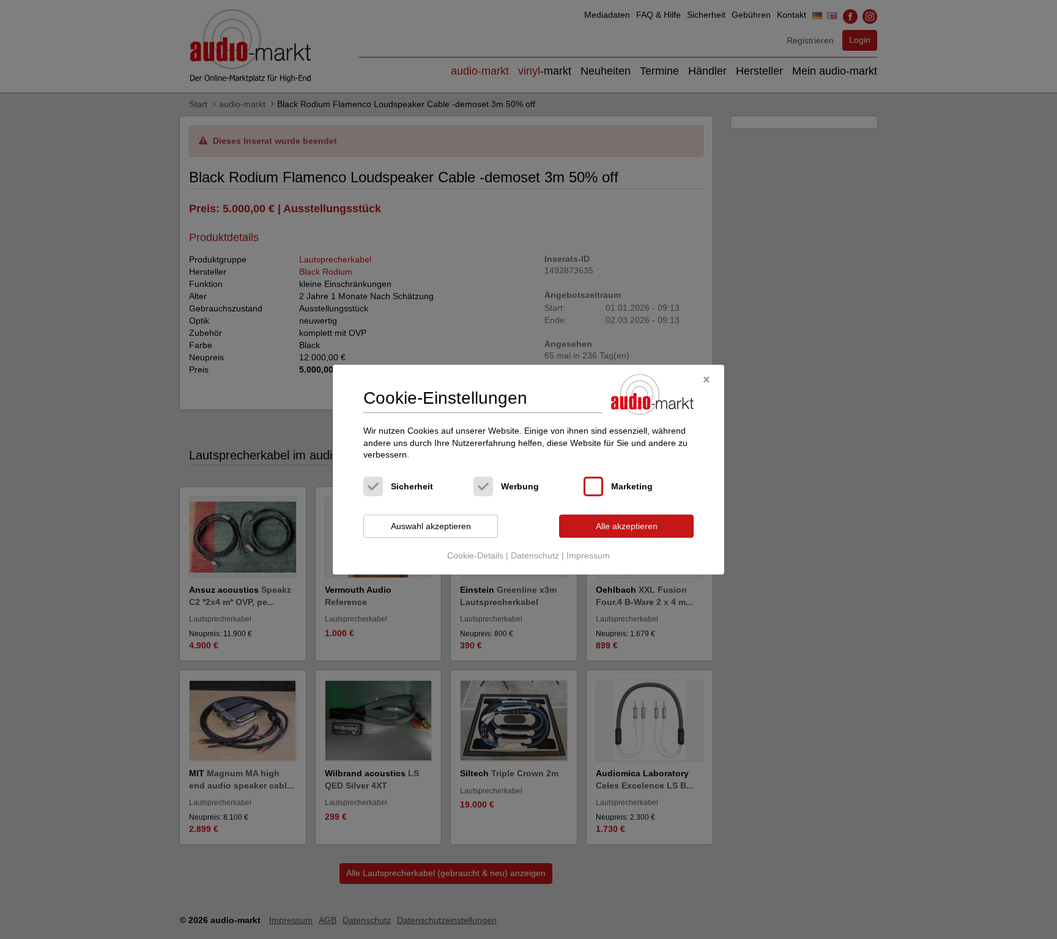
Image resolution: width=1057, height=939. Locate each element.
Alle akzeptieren (627, 526)
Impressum (588, 556)
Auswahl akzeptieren (431, 526)
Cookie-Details (475, 556)
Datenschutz (535, 556)
